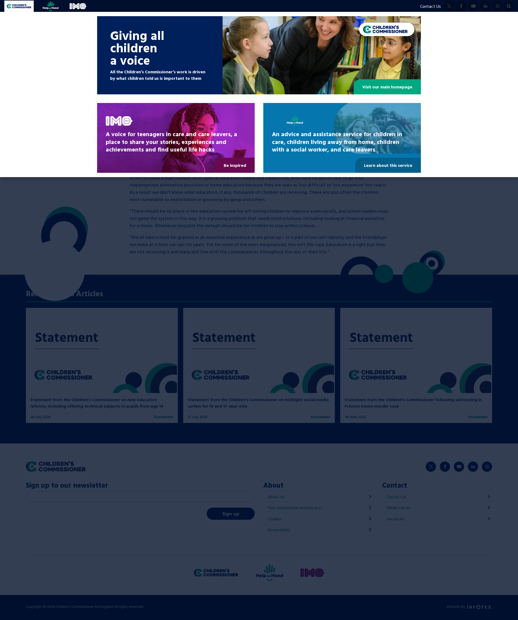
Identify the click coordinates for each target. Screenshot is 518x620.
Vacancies (395, 518)
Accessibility (279, 529)
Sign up (230, 513)
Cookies (275, 518)
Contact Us (430, 6)
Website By (456, 606)
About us (276, 496)
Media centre (398, 507)
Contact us (396, 496)
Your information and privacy (294, 507)
